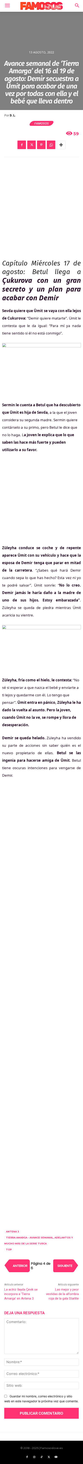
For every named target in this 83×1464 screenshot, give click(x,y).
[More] (61, 145)
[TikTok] (41, 1457)
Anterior (20, 1265)
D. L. (13, 115)
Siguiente (64, 1265)
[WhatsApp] (51, 145)
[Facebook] (21, 145)
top (9, 1249)
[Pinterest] (41, 145)
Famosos (41, 123)
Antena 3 (12, 1231)
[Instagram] (34, 1457)
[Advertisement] (41, 208)
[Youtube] (56, 1457)
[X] (31, 145)
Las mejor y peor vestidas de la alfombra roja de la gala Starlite (62, 1294)
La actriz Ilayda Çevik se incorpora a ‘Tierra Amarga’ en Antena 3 (21, 1294)
